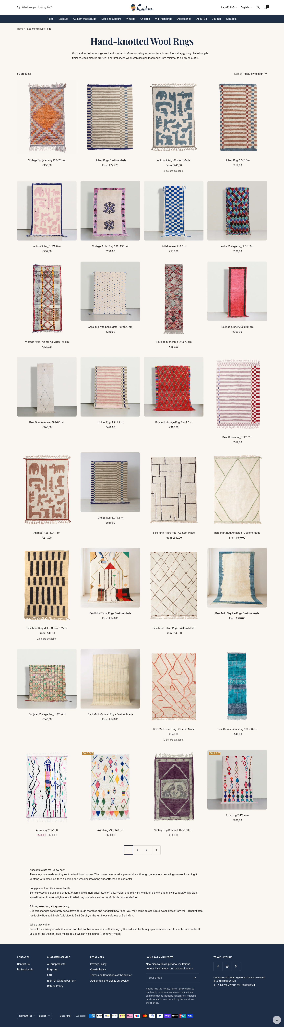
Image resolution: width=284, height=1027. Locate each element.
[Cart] (265, 7)
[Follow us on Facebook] (218, 966)
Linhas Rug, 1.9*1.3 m (110, 517)
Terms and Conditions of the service (111, 975)
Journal (216, 18)
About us (201, 18)
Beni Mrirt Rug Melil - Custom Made (46, 628)
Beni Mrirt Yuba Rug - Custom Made (110, 613)
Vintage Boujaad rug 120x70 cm (47, 160)
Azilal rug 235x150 (47, 830)
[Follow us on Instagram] (227, 966)
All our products (56, 964)
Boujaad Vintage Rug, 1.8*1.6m (47, 714)
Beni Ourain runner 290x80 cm (46, 422)
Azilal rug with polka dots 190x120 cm (110, 327)
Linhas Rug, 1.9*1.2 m (110, 422)
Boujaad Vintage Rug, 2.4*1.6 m (173, 422)
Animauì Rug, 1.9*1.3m (47, 532)
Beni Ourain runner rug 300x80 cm (237, 729)
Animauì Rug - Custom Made (173, 160)
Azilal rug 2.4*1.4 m (237, 815)
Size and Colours (111, 18)
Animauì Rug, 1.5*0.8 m (47, 246)
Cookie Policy (98, 969)
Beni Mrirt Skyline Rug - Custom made (237, 613)
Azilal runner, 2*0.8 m (173, 246)
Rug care (52, 969)
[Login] (258, 7)
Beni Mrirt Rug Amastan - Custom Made (237, 532)
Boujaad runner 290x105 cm (237, 327)
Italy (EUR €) (228, 7)
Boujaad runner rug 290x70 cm (174, 341)
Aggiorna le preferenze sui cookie (109, 980)
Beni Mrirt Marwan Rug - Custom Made (110, 714)
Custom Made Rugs (84, 18)
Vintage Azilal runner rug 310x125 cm (47, 341)
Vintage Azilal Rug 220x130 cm (110, 246)
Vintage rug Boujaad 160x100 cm (173, 830)
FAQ (49, 975)
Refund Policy (55, 986)
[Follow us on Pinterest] (236, 966)
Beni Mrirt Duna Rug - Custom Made (174, 729)
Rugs (50, 18)
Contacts (231, 18)
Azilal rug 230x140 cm (110, 830)
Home (20, 28)
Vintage (130, 18)
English (245, 7)
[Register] (194, 978)
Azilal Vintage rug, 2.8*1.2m (237, 246)
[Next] (155, 850)
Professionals (25, 969)
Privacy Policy (98, 964)
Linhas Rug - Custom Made (110, 160)
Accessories (184, 18)
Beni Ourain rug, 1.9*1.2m (237, 437)
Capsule (63, 18)
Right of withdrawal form (61, 980)
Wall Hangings (163, 18)
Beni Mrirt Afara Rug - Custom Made (174, 532)
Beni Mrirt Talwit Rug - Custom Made (174, 628)
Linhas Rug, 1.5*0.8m (237, 160)
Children (145, 18)
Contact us (23, 964)
